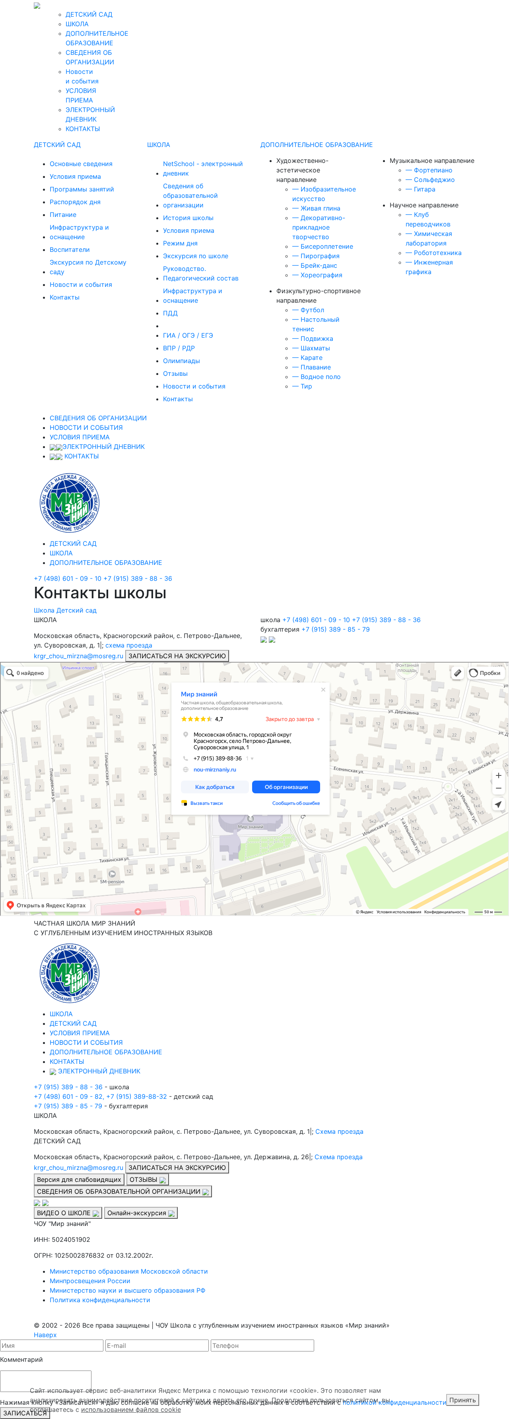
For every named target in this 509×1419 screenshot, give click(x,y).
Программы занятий (82, 189)
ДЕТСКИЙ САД (89, 14)
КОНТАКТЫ (83, 129)
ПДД (170, 313)
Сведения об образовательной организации (190, 195)
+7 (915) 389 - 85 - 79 (335, 629)
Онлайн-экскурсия (137, 1213)
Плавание (311, 367)
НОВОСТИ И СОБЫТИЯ (86, 427)
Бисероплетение (322, 246)
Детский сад (76, 610)
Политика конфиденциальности (100, 1300)
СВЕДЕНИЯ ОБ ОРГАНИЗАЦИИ (98, 418)
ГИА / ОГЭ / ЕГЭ (188, 335)
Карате (307, 358)
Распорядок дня (75, 202)
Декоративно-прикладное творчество (318, 227)
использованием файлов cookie (131, 1409)
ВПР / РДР (179, 348)
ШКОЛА (77, 24)
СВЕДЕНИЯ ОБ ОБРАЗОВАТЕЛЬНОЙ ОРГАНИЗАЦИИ (119, 1191)
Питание (63, 214)
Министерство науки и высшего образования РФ (128, 1290)
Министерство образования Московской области (129, 1271)
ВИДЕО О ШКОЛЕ (65, 1213)
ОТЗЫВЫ (144, 1179)
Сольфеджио (430, 180)
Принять (462, 1400)
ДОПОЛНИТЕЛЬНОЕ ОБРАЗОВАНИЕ (316, 145)
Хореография (317, 275)
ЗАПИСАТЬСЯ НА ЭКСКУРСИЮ (177, 656)
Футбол (308, 310)
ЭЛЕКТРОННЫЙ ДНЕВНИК (103, 446)
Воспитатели (70, 249)
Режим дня (180, 243)
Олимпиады (181, 361)
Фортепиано (429, 170)
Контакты (65, 297)
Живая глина (316, 208)
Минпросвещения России (90, 1281)
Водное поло (316, 377)
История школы (188, 218)
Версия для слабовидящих (79, 1179)
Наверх (45, 1335)
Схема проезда (339, 1131)
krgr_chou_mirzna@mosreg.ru (78, 656)
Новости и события (81, 284)
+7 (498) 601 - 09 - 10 (67, 578)
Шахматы (311, 348)
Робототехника (434, 253)
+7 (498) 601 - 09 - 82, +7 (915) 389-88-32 (100, 1096)
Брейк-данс (314, 265)
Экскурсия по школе (195, 256)
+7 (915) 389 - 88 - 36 (137, 578)
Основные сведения (81, 164)
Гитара (420, 189)
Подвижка (312, 338)
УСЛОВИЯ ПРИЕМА (80, 437)
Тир (302, 386)
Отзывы (175, 373)
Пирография (316, 256)
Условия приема (75, 176)
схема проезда (128, 645)
